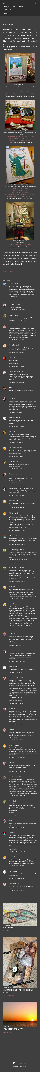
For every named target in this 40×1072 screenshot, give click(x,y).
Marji (10, 729)
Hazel (10, 586)
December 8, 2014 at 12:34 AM (17, 352)
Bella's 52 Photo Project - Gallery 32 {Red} (20, 244)
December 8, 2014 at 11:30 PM (17, 468)
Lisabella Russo (13, 474)
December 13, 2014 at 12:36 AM (17, 815)
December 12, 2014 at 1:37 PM (16, 740)
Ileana (10, 387)
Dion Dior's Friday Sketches (20, 190)
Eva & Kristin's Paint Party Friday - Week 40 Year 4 (20, 196)
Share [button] (4, 271)
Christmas (14, 274)
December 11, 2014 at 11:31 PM (16, 672)
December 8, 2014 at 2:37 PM (16, 442)
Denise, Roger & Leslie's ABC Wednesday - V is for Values (20, 194)
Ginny (10, 431)
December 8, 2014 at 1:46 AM (16, 366)
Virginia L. (12, 283)
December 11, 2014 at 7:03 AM (16, 645)
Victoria (11, 398)
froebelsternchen (14, 371)
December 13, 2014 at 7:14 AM (16, 827)
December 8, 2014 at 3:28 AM (16, 382)
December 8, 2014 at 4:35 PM (16, 456)
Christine (11, 315)
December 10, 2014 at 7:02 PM (17, 581)
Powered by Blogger (21, 1063)
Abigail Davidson (14, 447)
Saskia (11, 357)
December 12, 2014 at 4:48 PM (17, 757)
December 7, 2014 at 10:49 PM (17, 309)
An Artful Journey (12, 1029)
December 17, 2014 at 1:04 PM (16, 890)
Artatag (11, 633)
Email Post (10, 271)
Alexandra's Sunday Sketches (20, 192)
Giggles (11, 833)
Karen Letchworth (14, 677)
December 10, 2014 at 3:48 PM (17, 544)
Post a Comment (8, 895)
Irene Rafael (12, 857)
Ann (10, 762)
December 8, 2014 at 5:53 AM (16, 393)
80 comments (11, 1032)
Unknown (12, 500)
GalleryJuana (13, 417)
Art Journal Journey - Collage (20, 188)
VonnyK (11, 801)
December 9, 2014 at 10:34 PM (17, 495)
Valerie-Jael (12, 345)
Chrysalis (11, 535)
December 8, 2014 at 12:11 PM (16, 426)
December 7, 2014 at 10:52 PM (17, 320)
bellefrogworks (13, 777)
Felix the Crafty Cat (15, 550)
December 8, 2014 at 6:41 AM (16, 412)
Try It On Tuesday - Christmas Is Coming (20, 138)
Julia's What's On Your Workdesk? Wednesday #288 (20, 93)
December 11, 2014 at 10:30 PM (17, 661)
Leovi (10, 820)
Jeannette (12, 461)
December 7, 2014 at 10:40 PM (17, 299)
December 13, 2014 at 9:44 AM (17, 851)
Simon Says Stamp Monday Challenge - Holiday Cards (20, 136)
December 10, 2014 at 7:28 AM (17, 530)
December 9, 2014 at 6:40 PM (16, 483)
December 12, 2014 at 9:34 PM (17, 795)
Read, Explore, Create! (13, 7)
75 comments (11, 930)
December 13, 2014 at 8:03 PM (17, 866)
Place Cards (20, 274)
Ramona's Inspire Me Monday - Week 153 (20, 140)
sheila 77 (11, 604)
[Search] (36, 3)
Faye (10, 708)
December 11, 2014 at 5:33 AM (16, 628)
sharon (11, 326)
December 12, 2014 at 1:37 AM (16, 703)
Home (6, 13)
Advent (9, 274)
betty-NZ (12, 666)
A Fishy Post (9, 927)
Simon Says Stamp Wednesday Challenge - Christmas (20, 90)
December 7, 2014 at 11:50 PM (16, 339)
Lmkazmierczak (14, 651)
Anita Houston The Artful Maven (19, 488)
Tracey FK (12, 745)
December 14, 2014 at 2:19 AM (16, 878)
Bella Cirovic (12, 883)
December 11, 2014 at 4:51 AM (16, 598)
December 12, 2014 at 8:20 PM (17, 771)
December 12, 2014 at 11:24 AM (17, 724)
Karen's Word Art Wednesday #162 (20, 92)
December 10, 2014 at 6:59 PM (17, 562)
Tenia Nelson (13, 304)
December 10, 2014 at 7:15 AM (16, 507)
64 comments (11, 995)
